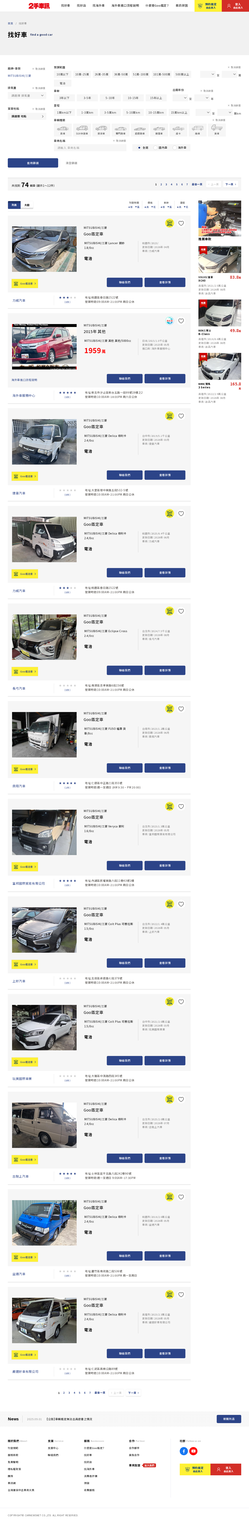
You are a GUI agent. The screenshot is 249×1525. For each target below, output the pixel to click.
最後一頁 (197, 184)
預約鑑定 (211, 5)
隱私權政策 (14, 1469)
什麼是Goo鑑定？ (157, 5)
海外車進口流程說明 (125, 5)
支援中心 (53, 1448)
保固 (86, 1483)
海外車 (182, 147)
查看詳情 (165, 282)
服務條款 (13, 1455)
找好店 (81, 5)
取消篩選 (40, 68)
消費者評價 (90, 1476)
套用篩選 (33, 163)
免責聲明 (13, 1462)
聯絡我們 (125, 282)
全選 (145, 147)
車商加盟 (141, 1465)
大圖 (27, 205)
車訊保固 (182, 5)
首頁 (10, 23)
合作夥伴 (134, 1448)
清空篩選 (71, 163)
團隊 (10, 1476)
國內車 (163, 147)
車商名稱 (59, 141)
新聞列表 (229, 1419)
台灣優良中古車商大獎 (21, 1490)
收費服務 (89, 1490)
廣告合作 (134, 1455)
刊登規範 (13, 1448)
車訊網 (12, 1483)
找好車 (65, 5)
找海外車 (99, 5)
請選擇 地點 (18, 116)
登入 (238, 5)
